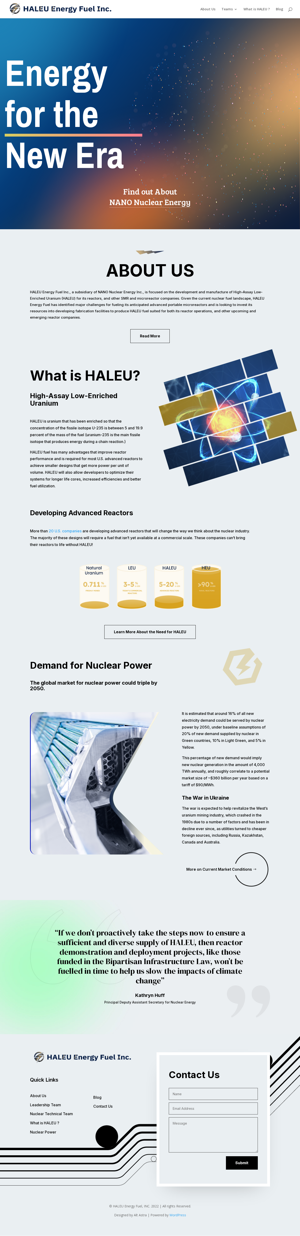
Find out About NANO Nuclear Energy (150, 196)
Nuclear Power (43, 1132)
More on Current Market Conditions (219, 869)
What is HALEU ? (257, 9)
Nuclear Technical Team (51, 1113)
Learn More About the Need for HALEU (150, 631)
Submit (241, 1162)
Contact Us (102, 1106)
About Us (207, 9)
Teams (227, 9)
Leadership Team (45, 1104)
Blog (279, 9)
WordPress (177, 1215)
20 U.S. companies (65, 531)
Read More (150, 336)
